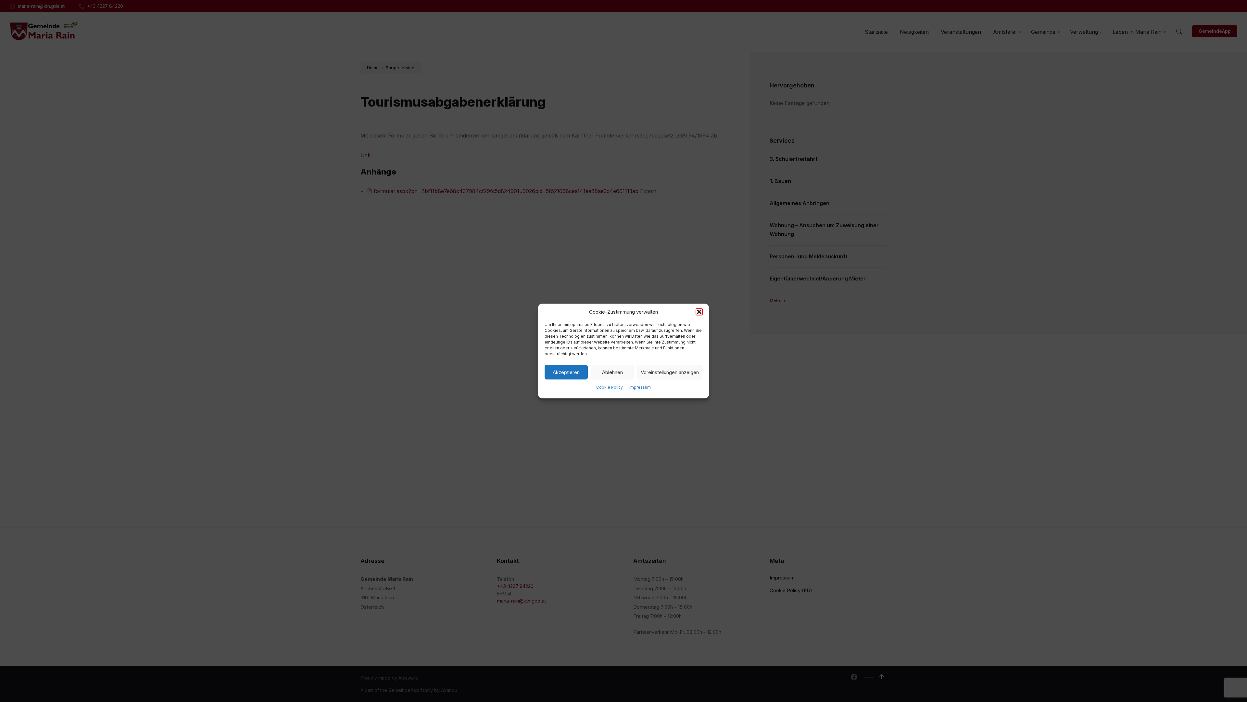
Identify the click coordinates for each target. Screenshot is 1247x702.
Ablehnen (612, 372)
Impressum (640, 387)
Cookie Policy (609, 387)
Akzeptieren (566, 372)
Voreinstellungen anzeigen (670, 372)
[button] (699, 312)
